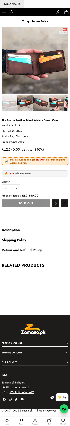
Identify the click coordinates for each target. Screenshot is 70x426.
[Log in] (58, 12)
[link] (63, 422)
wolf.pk (16, 125)
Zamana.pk (11, 4)
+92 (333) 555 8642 (22, 392)
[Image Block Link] (35, 331)
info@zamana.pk (20, 387)
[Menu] (4, 12)
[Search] (12, 12)
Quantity (6, 181)
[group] (9, 103)
